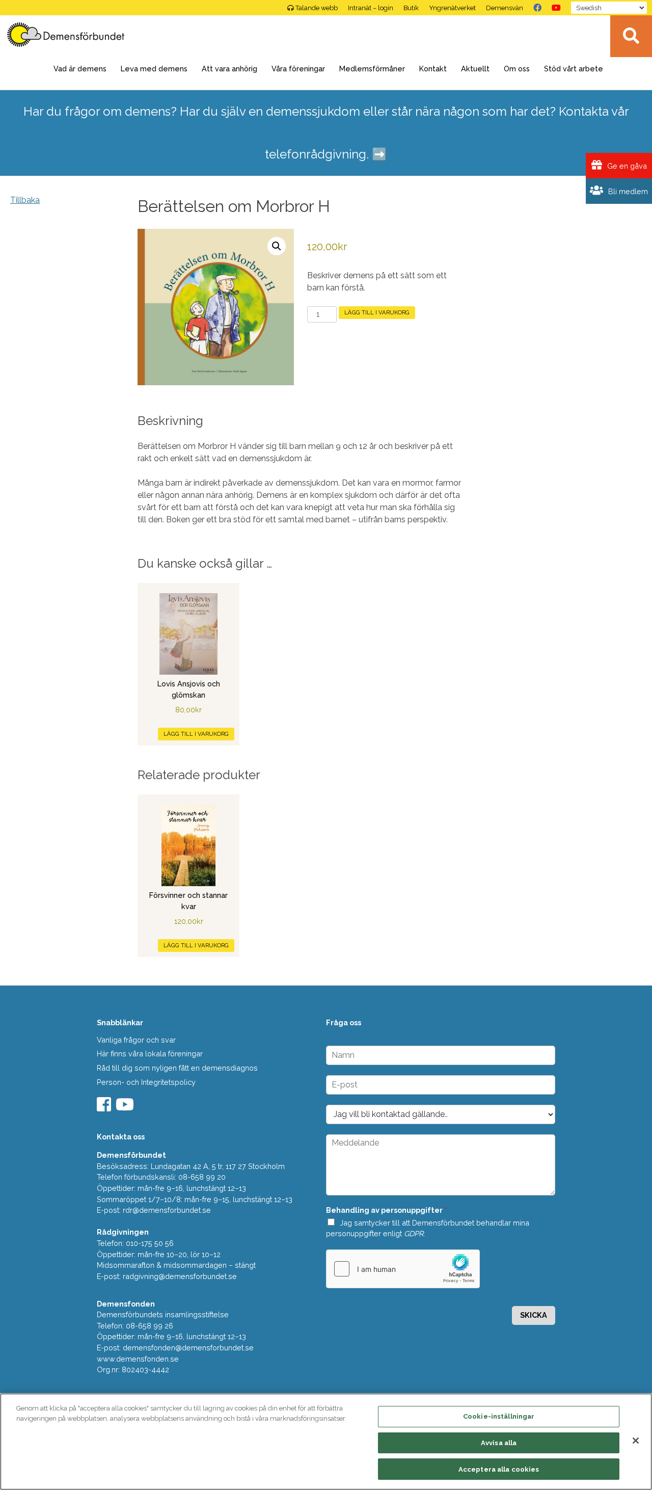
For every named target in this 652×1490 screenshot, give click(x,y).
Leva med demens (154, 68)
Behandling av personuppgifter (386, 1210)
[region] (326, 1441)
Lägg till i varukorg (377, 312)
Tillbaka (25, 200)
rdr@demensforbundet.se (167, 1210)
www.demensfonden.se (138, 1358)
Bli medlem (627, 191)
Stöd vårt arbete (573, 68)
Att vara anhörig (229, 68)
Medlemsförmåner (372, 68)
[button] (276, 246)
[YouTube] (556, 7)
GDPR (413, 1233)
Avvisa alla (499, 1443)
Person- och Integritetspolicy (146, 1082)
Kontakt (433, 68)
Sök (631, 36)
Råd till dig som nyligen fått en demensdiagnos (177, 1067)
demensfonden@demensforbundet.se (188, 1347)
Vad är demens (79, 68)
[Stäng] (635, 1440)
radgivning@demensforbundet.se (180, 1276)
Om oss (517, 68)
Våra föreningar (298, 68)
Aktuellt (475, 68)
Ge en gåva (626, 166)
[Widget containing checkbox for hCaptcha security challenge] (403, 1268)
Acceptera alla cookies (498, 1469)
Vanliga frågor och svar (136, 1039)
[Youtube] (126, 1107)
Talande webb (316, 8)
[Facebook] (537, 7)
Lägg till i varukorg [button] (196, 733)
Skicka (533, 1315)
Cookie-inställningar (499, 1416)
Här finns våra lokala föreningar (150, 1053)
